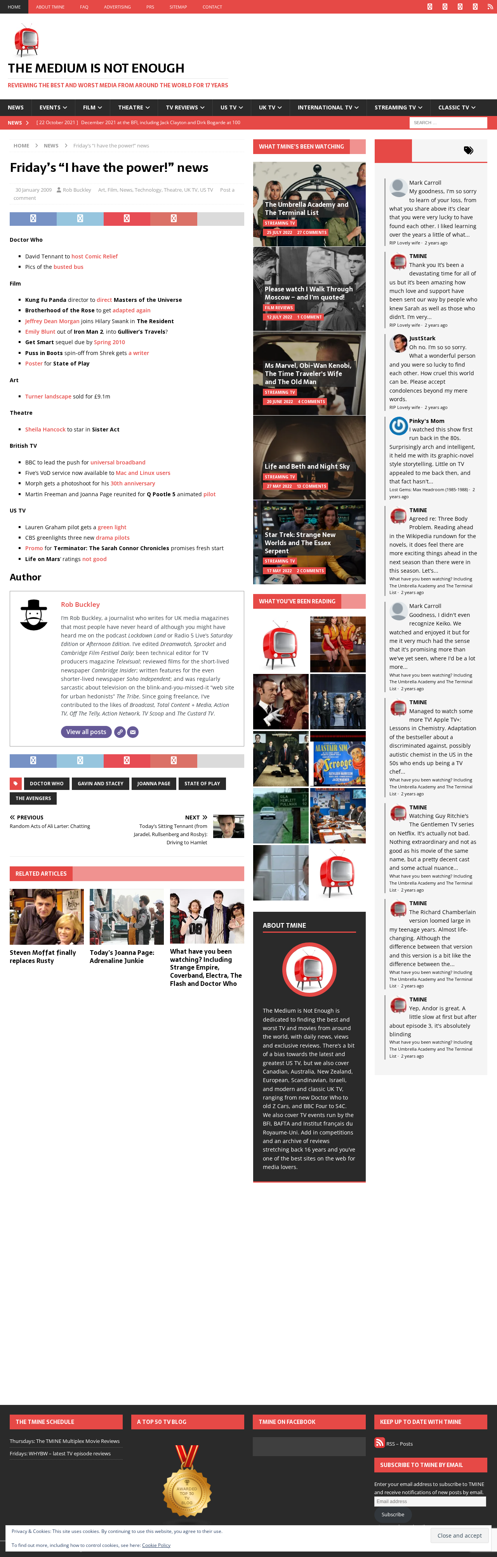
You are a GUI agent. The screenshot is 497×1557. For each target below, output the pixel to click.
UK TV (267, 107)
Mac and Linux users (143, 472)
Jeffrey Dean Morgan (52, 321)
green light (112, 527)
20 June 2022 (280, 401)
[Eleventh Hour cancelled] (338, 873)
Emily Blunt (40, 331)
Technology (148, 189)
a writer (139, 353)
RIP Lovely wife (404, 243)
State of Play (202, 783)
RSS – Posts (399, 1443)
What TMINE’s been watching (301, 146)
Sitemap (178, 7)
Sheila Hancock (45, 429)
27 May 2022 (279, 486)
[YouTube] (475, 7)
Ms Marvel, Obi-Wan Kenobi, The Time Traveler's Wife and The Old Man (308, 373)
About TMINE (50, 7)
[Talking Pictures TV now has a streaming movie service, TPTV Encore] (338, 758)
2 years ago (436, 243)
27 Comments (312, 232)
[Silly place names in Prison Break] (281, 815)
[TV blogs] (187, 1487)
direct (104, 299)
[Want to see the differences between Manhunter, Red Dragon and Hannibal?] (281, 873)
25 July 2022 (279, 232)
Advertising (117, 7)
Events (50, 107)
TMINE (418, 256)
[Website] (120, 732)
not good (94, 559)
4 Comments (311, 401)
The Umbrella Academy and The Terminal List (306, 208)
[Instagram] (460, 7)
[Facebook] (429, 7)
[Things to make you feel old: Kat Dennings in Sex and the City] (338, 644)
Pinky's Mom (427, 420)
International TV (325, 107)
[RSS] (490, 7)
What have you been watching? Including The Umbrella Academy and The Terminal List (431, 586)
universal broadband (118, 462)
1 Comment (309, 317)
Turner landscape (48, 396)
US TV (228, 107)
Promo (34, 548)
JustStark (422, 338)
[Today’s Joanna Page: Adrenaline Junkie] (127, 917)
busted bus (68, 266)
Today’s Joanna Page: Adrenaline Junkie (122, 956)
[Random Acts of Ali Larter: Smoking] (281, 644)
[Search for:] (448, 122)
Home (14, 7)
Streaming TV (395, 107)
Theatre (130, 107)
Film (89, 107)
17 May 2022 (279, 570)
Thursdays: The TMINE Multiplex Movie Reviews (65, 1440)
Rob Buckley (77, 189)
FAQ (84, 7)
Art (101, 189)
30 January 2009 (34, 189)
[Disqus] (127, 1095)
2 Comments (310, 570)
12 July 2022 (279, 317)
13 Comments (311, 486)
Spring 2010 (109, 342)
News (16, 107)
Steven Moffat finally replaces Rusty (43, 956)
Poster (34, 363)
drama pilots (113, 537)
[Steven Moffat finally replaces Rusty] (47, 917)
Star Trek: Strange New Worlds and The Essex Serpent (300, 543)
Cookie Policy (156, 1545)
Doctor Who (47, 783)
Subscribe (393, 1514)
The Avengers (33, 798)
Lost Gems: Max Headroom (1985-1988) (428, 489)
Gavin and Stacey (100, 783)
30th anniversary (133, 483)
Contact (212, 7)
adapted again (132, 310)
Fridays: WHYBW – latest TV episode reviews (60, 1453)
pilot (209, 494)
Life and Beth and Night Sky (307, 466)
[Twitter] (445, 7)
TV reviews (182, 107)
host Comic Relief (94, 256)
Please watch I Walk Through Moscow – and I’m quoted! (309, 293)
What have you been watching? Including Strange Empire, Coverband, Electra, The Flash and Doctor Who (206, 967)
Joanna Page (153, 783)
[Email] (133, 732)
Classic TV (453, 107)
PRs (150, 7)
